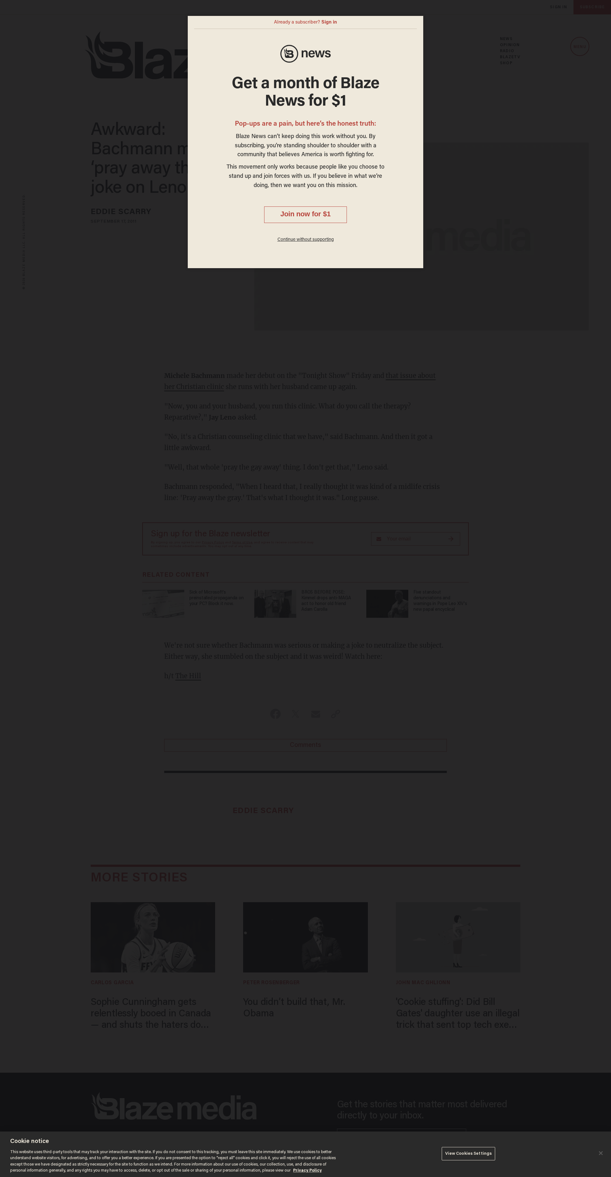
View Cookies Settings (468, 1154)
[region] (305, 1154)
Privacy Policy (307, 1170)
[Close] (601, 1153)
